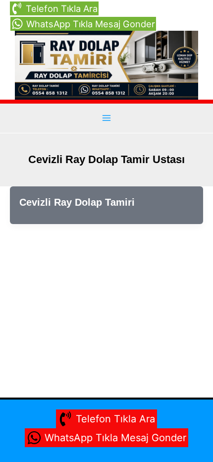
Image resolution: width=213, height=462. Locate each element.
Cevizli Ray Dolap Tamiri (77, 202)
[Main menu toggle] (106, 118)
